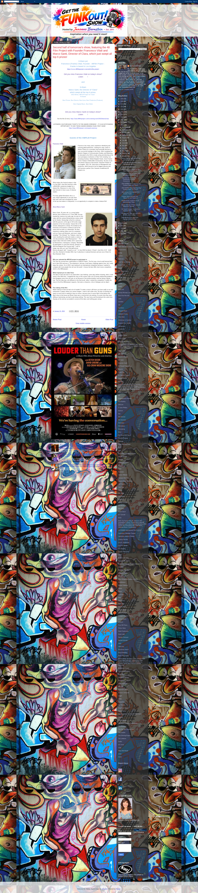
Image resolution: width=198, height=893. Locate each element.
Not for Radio (122, 606)
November (125, 130)
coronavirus (121, 326)
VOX (119, 748)
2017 (122, 122)
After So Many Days (124, 262)
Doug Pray (121, 372)
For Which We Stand (124, 435)
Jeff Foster (121, 484)
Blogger (118, 889)
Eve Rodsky (122, 401)
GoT (119, 447)
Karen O (120, 499)
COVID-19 (121, 329)
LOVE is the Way (123, 558)
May (123, 145)
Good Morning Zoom (124, 444)
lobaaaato (105, 889)
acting (120, 253)
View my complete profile (125, 89)
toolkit (120, 741)
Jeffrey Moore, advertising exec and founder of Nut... (131, 159)
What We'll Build (123, 751)
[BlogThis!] (72, 311)
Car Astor (121, 308)
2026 (122, 99)
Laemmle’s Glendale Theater (126, 533)
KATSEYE (121, 505)
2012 (122, 231)
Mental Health (122, 576)
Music (120, 591)
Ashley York (122, 277)
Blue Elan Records (123, 295)
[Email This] (70, 311)
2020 (122, 114)
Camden (120, 301)
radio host (121, 646)
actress (120, 256)
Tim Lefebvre (122, 738)
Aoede (120, 268)
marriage (120, 567)
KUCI (119, 518)
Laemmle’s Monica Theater (126, 536)
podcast (120, 622)
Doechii (120, 369)
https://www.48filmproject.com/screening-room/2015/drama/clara (90, 118)
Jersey (120, 490)
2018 (122, 119)
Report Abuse (123, 763)
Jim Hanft (121, 493)
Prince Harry (122, 628)
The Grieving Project (124, 735)
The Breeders (122, 726)
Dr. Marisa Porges (123, 375)
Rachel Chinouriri (123, 637)
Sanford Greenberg (124, 671)
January (124, 156)
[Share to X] (74, 311)
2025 (122, 101)
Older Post (109, 319)
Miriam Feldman (123, 585)
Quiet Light (121, 634)
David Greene (122, 354)
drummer (121, 381)
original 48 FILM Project (129, 167)
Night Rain (121, 603)
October (124, 132)
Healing (120, 459)
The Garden (121, 732)
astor (119, 280)
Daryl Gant (121, 351)
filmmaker (121, 423)
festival (120, 410)
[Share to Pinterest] (78, 311)
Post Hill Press (122, 625)
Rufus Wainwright (123, 655)
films (119, 432)
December (125, 127)
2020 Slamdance (123, 243)
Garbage (120, 441)
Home (83, 319)
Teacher (120, 717)
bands (120, 286)
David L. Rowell (123, 357)
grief (119, 450)
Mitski (120, 588)
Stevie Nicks (122, 711)
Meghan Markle (122, 573)
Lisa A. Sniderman (123, 542)
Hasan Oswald (122, 456)
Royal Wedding (122, 652)
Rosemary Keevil (123, 649)
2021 (122, 112)
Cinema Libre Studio (124, 323)
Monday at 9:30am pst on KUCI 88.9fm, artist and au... (131, 214)
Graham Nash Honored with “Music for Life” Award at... (130, 197)
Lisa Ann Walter (123, 545)
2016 (122, 125)
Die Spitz (121, 360)
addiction (121, 259)
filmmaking (121, 429)
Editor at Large (122, 392)
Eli (119, 395)
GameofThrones (123, 438)
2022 (122, 109)
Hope (119, 469)
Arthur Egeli (121, 274)
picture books (122, 619)
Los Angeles (122, 548)
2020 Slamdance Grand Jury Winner (129, 246)
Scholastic (121, 680)
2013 (122, 228)
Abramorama (122, 249)
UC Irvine (121, 744)
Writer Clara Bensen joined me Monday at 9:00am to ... (131, 174)
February (125, 153)
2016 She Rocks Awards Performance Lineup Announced (129, 179)
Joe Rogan (121, 496)
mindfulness (122, 582)
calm (119, 298)
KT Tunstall (121, 514)
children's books (123, 314)
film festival (121, 417)
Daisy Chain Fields (124, 341)
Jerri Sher (121, 487)
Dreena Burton (122, 378)
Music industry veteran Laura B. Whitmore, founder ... (131, 205)
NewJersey (121, 600)
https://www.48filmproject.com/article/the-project (83, 69)
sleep (119, 699)
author (120, 283)
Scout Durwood (122, 683)
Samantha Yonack (123, 668)
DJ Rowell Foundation (124, 366)
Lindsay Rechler (123, 539)
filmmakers (121, 426)
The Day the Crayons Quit (126, 729)
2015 (122, 223)
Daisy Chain (122, 338)
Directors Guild (122, 363)
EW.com (120, 404)
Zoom (120, 757)
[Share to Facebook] (76, 311)
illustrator (121, 472)
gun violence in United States (127, 453)
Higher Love (121, 466)
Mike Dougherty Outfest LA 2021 (128, 579)
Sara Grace (121, 674)
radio (119, 643)
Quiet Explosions (123, 631)
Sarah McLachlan (123, 677)
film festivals (122, 420)
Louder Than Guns (123, 551)
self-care (120, 686)
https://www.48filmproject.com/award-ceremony (83, 128)
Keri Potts (121, 508)
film (119, 414)
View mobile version (83, 323)
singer (120, 696)
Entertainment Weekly (124, 398)
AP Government (123, 271)
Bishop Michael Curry (124, 292)
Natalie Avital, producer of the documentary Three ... (130, 201)
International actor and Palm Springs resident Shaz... (130, 218)
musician (121, 594)
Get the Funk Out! (135, 66)
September (125, 135)
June (123, 143)
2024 (122, 104)
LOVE (120, 555)
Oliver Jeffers (122, 610)
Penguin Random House (125, 616)
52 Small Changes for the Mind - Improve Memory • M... (131, 210)
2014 (122, 226)
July (123, 140)
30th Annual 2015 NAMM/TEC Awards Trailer (131, 193)
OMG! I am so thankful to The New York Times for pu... (131, 170)
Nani (119, 597)
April (123, 148)
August (124, 137)
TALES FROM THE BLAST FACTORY (129, 714)
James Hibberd (122, 475)
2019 (122, 117)
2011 (122, 233)
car (119, 305)
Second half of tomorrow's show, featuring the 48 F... (131, 163)
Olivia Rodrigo (122, 613)
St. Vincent (121, 705)
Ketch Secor (122, 511)
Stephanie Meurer (123, 708)
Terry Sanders (122, 720)
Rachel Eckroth (122, 640)
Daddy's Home (122, 335)
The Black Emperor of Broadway (128, 723)
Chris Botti (121, 317)
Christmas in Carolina (124, 320)
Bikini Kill (121, 289)
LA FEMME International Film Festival (129, 530)
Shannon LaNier (123, 689)
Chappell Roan (122, 311)
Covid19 (120, 332)
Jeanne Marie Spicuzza (125, 481)
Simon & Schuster (123, 692)
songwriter (121, 702)
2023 (122, 106)
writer (119, 754)
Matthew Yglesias (123, 570)
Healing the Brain (123, 462)
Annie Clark (121, 265)
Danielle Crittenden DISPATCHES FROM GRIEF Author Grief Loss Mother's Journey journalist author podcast (131, 346)
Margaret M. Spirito (124, 561)
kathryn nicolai (122, 502)
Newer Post (57, 319)
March (124, 151)
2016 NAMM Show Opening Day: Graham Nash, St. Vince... (131, 184)
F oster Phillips (122, 407)
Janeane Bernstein (123, 478)
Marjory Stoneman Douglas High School (130, 564)
